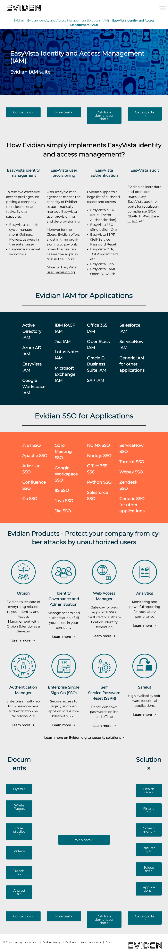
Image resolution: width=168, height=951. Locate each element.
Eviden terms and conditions (83, 942)
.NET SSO (31, 445)
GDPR (132, 216)
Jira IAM (63, 341)
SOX (152, 211)
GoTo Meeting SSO (63, 451)
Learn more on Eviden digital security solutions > (84, 737)
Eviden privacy (51, 942)
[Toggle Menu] (162, 8)
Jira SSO (63, 510)
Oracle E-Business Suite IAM (96, 364)
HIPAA (144, 216)
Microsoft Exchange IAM (65, 374)
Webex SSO (131, 471)
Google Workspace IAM (33, 386)
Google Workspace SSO (66, 474)
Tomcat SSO (131, 461)
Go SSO (29, 498)
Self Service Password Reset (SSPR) (104, 693)
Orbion (23, 593)
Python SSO (99, 482)
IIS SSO (62, 490)
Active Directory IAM (31, 331)
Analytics (144, 593)
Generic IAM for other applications (132, 364)
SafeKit (144, 687)
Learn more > (23, 640)
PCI (135, 221)
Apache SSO (35, 455)
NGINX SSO (98, 445)
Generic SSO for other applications (132, 504)
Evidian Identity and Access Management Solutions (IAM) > (69, 20)
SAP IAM (95, 380)
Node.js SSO (99, 455)
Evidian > (20, 20)
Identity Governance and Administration (64, 599)
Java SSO (64, 500)
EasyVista (122, 145)
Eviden (110, 942)
